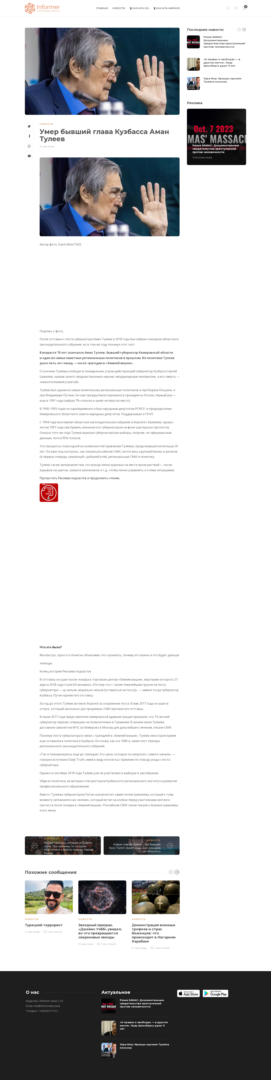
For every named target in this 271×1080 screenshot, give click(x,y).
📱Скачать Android (166, 8)
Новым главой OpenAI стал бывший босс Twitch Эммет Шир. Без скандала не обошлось (135, 848)
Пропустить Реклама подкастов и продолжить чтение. (80, 478)
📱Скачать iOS (139, 8)
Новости (118, 8)
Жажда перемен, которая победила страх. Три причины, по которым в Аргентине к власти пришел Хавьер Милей (68, 848)
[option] (49, 906)
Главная (102, 8)
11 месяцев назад (202, 157)
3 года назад (47, 146)
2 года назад (32, 931)
